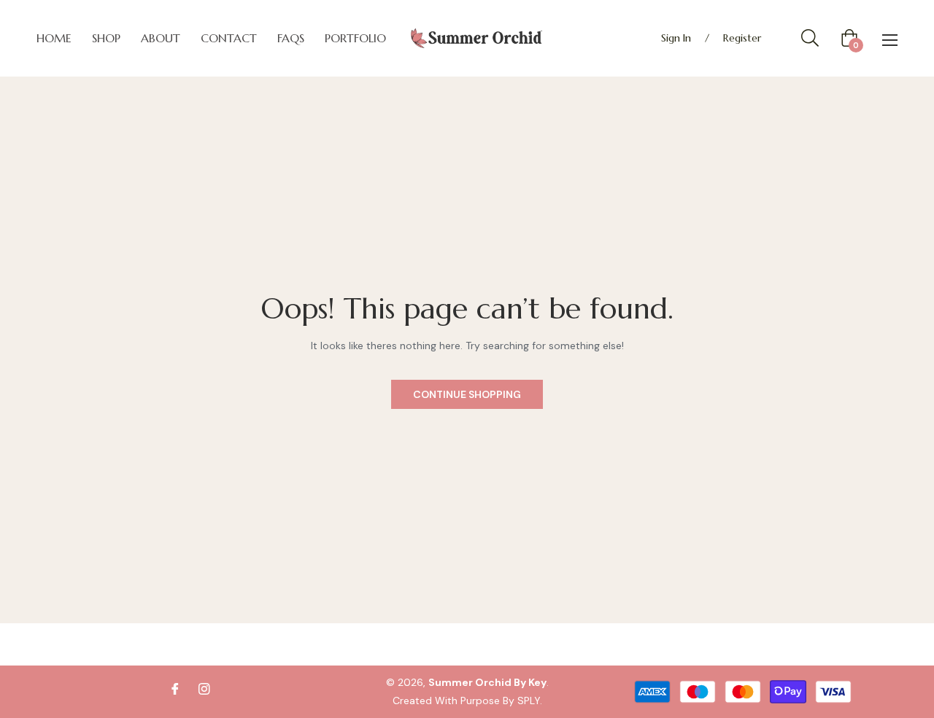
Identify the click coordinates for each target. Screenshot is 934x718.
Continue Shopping (467, 394)
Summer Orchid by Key (487, 682)
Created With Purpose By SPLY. (467, 700)
